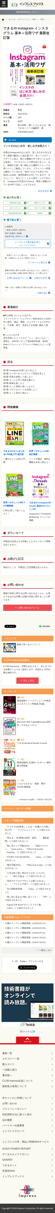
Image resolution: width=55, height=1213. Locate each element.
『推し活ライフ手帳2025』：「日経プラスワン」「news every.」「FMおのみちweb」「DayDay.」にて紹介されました (26, 849)
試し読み (12, 140)
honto (40, 213)
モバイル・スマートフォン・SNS (22, 19)
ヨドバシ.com (40, 208)
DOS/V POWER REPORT (16, 1148)
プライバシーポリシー (14, 1109)
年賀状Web (8, 1171)
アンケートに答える (37, 262)
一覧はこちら (45, 950)
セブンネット (15, 208)
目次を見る (43, 191)
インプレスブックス (13, 1176)
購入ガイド (8, 1064)
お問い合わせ (9, 1103)
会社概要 (7, 1120)
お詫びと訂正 (40, 278)
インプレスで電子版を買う (27, 243)
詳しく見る (28, 680)
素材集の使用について (14, 1086)
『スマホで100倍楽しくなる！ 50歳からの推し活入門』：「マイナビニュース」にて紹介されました (27, 829)
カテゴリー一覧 (10, 1058)
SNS (42, 19)
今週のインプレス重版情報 (18, 923)
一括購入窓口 (41, 293)
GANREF (7, 1159)
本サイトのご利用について (17, 1098)
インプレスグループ (13, 1131)
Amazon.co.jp (15, 203)
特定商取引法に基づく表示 (17, 1114)
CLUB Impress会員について (17, 1080)
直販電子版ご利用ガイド (15, 236)
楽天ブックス (39, 203)
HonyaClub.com (15, 213)
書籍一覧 (7, 1053)
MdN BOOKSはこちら (27, 12)
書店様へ (7, 1075)
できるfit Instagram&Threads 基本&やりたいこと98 (40, 505)
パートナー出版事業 (13, 1125)
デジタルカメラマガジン (15, 1154)
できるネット (9, 1165)
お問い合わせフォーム (17, 278)
